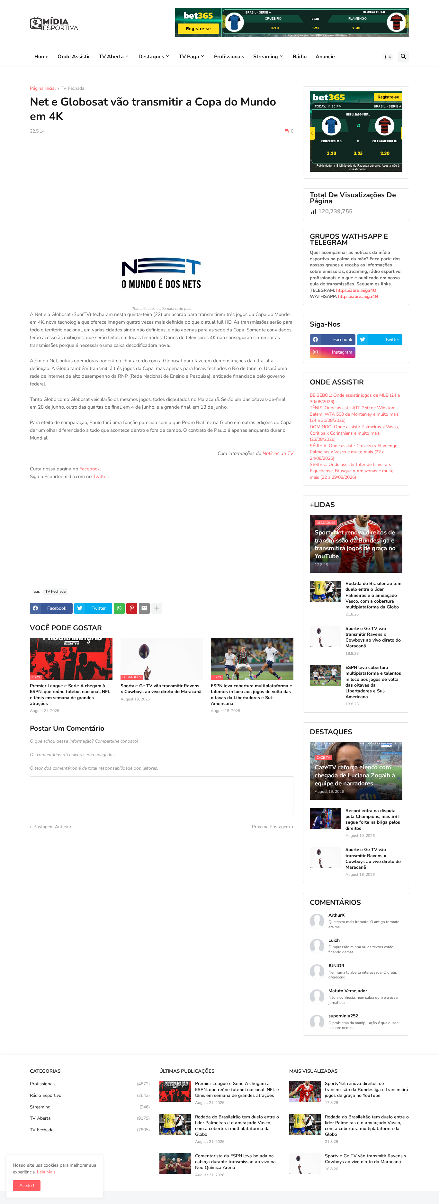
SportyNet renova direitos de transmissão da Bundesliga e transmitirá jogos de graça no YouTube (366, 1089)
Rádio (300, 56)
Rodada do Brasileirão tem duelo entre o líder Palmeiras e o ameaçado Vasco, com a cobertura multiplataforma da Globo (373, 595)
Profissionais (229, 56)
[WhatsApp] (119, 608)
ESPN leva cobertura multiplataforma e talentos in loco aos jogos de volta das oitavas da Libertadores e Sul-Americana (251, 695)
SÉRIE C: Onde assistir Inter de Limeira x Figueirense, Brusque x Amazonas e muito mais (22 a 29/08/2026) (352, 470)
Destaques (151, 56)
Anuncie (325, 56)
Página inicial (43, 88)
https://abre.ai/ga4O (356, 290)
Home (41, 56)
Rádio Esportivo (90, 1095)
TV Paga (189, 56)
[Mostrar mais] (156, 608)
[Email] (144, 608)
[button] (387, 57)
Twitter (100, 476)
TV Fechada (72, 88)
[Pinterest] (131, 608)
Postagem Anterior (52, 827)
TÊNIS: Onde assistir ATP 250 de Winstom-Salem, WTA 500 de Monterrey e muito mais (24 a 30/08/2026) (354, 414)
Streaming (265, 56)
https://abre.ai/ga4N (358, 296)
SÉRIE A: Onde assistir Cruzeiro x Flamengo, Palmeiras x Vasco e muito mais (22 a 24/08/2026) (354, 452)
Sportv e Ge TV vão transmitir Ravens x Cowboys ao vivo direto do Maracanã (161, 689)
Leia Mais (46, 1172)
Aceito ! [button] (26, 1185)
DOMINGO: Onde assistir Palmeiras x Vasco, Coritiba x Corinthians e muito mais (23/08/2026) (354, 433)
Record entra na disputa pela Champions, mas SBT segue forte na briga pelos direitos (372, 819)
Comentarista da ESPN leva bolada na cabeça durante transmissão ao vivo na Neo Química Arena (235, 1162)
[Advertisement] (161, 187)
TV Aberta (111, 56)
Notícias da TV (278, 453)
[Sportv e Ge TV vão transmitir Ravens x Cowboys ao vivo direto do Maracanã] (325, 636)
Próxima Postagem (271, 827)
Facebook (89, 469)
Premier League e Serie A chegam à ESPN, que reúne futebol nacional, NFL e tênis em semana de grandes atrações (70, 695)
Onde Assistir (74, 56)
